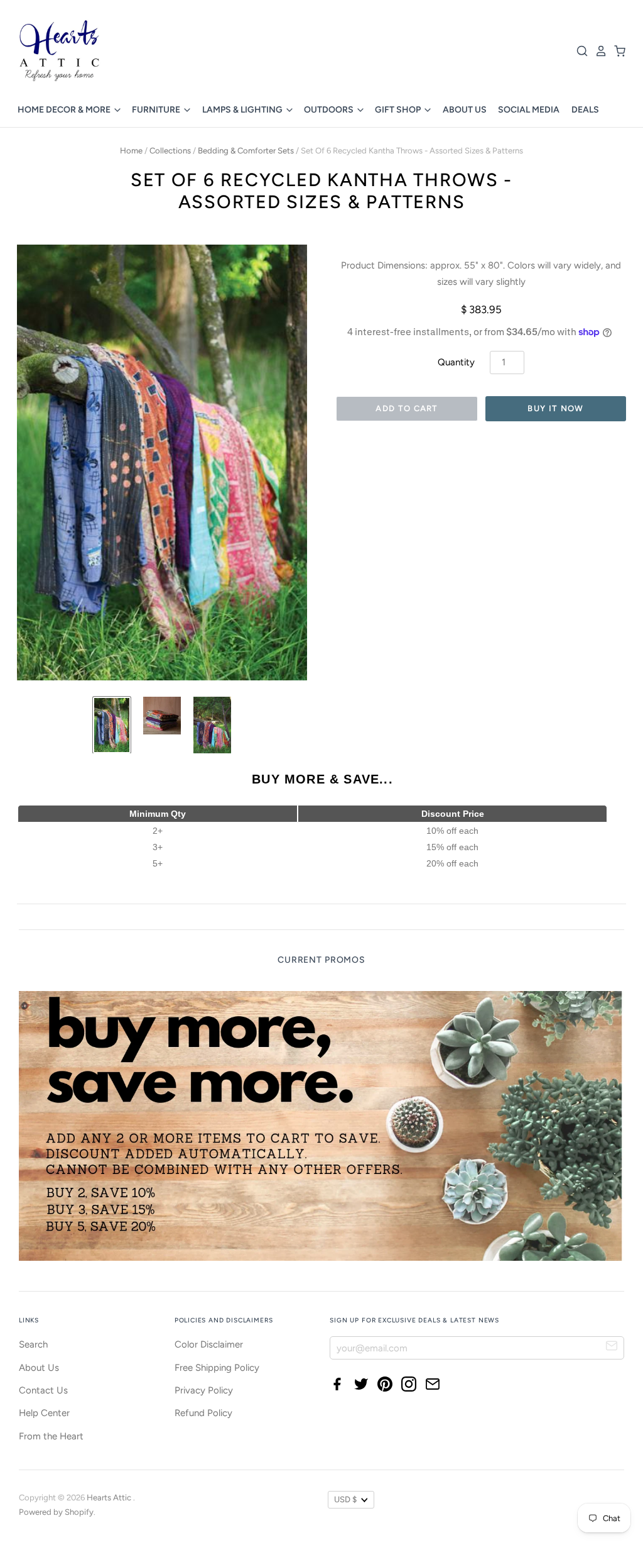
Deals (585, 109)
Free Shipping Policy (217, 1367)
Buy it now (555, 408)
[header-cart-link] (616, 51)
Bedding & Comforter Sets (246, 150)
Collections (170, 150)
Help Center (44, 1413)
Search (33, 1344)
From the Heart (51, 1436)
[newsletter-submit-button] (612, 1347)
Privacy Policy (204, 1390)
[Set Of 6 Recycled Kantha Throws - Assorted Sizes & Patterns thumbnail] (112, 725)
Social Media (528, 109)
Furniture (157, 109)
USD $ (345, 1499)
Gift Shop (399, 109)
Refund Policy (203, 1413)
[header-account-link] (597, 51)
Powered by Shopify (56, 1512)
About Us (465, 109)
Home (131, 150)
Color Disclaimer (209, 1344)
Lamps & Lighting (243, 109)
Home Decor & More (65, 109)
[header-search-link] (579, 51)
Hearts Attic (110, 1497)
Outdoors (329, 109)
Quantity (456, 362)
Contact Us (43, 1390)
